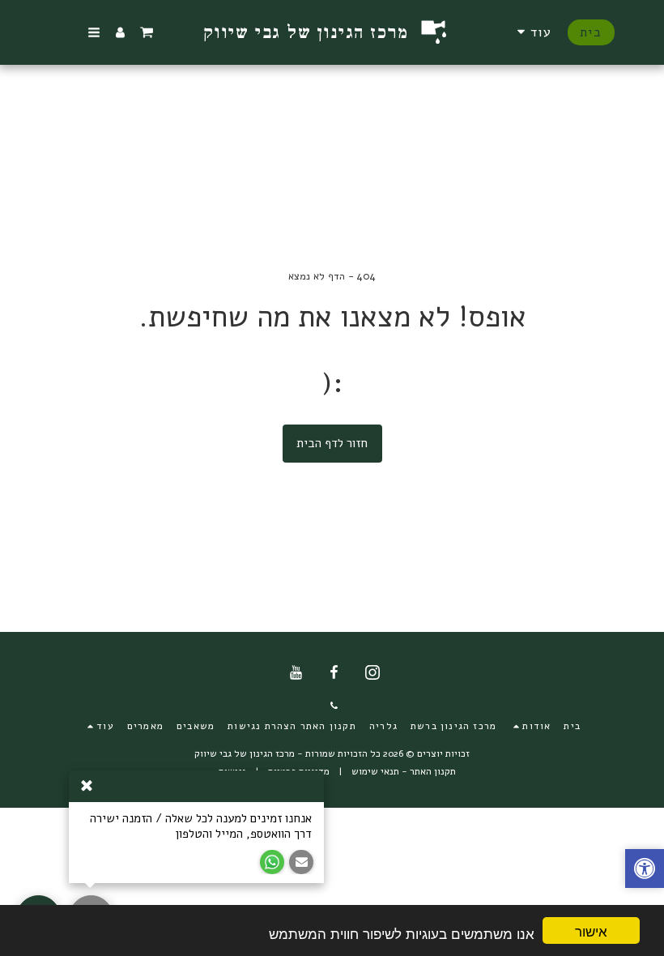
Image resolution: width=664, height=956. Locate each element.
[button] (147, 32)
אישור (591, 930)
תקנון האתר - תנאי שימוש (403, 771)
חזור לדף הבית (332, 443)
